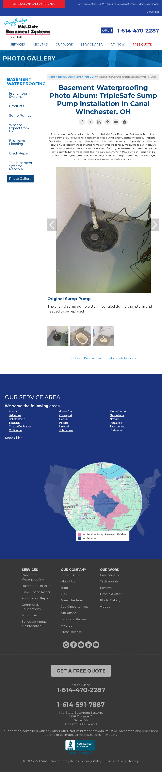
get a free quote (81, 671)
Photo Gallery (20, 178)
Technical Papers (74, 619)
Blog (64, 588)
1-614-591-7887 (81, 704)
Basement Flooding (17, 142)
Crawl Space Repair (36, 592)
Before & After (111, 594)
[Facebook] (73, 644)
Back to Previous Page (87, 357)
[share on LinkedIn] (99, 122)
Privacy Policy (91, 761)
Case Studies (109, 575)
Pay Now (117, 44)
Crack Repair (19, 153)
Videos (105, 606)
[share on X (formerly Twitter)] (90, 122)
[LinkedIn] (88, 644)
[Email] (116, 122)
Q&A (64, 594)
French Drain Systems (19, 95)
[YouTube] (96, 644)
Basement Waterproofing (20, 81)
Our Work (64, 44)
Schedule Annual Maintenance (33, 3)
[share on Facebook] (82, 122)
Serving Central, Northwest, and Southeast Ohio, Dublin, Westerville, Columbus (118, 7)
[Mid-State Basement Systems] (27, 37)
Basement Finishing (36, 586)
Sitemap (133, 761)
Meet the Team (72, 600)
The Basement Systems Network (20, 166)
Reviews (106, 588)
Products (16, 106)
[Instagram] (81, 644)
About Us (40, 44)
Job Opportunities (74, 606)
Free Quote (142, 44)
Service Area (92, 44)
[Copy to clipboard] (124, 122)
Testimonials (109, 581)
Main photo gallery (124, 357)
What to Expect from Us (19, 128)
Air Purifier (29, 615)
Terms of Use (114, 761)
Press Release (71, 632)
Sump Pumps (20, 115)
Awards (66, 625)
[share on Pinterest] (107, 122)
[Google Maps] (66, 644)
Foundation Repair (36, 598)
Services (17, 44)
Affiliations (68, 613)
